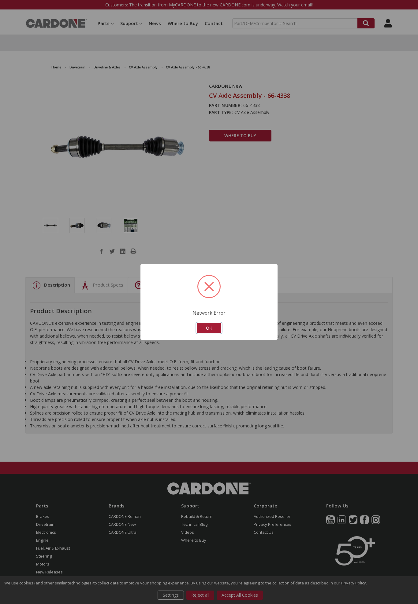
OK (209, 328)
